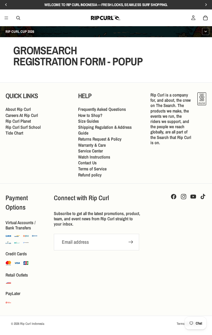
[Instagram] (183, 196)
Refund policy (90, 175)
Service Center (90, 151)
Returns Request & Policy (99, 139)
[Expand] (205, 31)
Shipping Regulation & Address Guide (105, 130)
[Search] (18, 18)
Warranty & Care (92, 145)
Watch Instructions (94, 157)
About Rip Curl (18, 109)
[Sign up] (131, 242)
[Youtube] (193, 196)
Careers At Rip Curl (22, 115)
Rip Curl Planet (18, 121)
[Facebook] (173, 196)
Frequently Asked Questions (102, 109)
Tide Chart (14, 133)
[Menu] (6, 18)
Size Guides (88, 121)
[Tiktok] (203, 196)
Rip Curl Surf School (23, 127)
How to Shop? (90, 115)
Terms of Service (92, 169)
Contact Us (87, 163)
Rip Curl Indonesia (32, 323)
